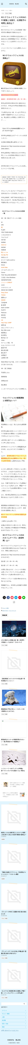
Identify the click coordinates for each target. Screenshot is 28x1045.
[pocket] (12, 597)
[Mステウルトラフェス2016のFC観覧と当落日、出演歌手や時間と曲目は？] (16, 597)
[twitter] (4, 597)
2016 (4, 610)
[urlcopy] (14, 602)
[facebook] (8, 597)
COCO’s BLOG (14, 4)
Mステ (6, 610)
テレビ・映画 (5, 608)
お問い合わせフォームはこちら (10, 1030)
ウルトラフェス (12, 610)
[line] (23, 597)
